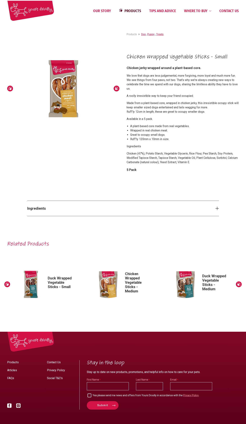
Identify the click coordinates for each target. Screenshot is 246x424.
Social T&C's (55, 378)
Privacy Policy (56, 370)
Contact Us (229, 11)
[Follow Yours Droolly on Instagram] (18, 406)
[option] (63, 88)
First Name (93, 379)
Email (173, 379)
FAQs (10, 378)
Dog (143, 34)
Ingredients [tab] (36, 208)
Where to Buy (196, 11)
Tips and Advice (162, 11)
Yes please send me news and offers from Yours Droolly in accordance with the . (146, 395)
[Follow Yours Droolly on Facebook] (9, 406)
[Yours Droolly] (30, 11)
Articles (12, 370)
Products (132, 11)
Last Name (142, 379)
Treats (160, 34)
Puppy (151, 34)
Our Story (102, 11)
